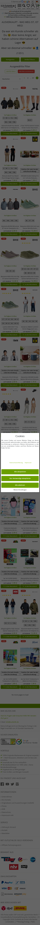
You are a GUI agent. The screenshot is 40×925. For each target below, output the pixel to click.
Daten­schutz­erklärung (16, 462)
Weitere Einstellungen (20, 490)
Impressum (28, 462)
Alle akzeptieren (20, 472)
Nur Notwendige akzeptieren (20, 478)
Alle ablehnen (20, 485)
